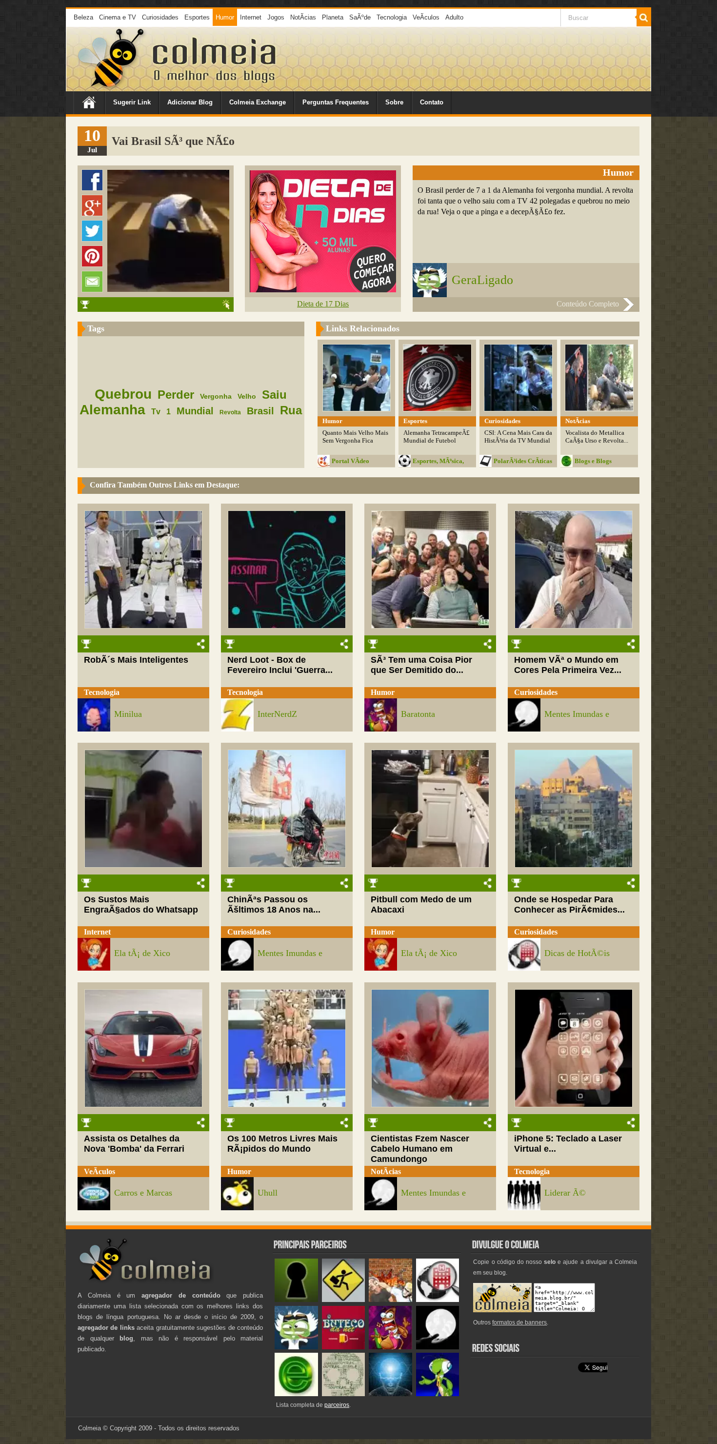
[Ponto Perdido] (296, 1299)
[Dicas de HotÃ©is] (437, 1299)
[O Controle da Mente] (390, 1394)
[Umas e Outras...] (343, 1394)
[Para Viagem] (343, 1299)
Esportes (197, 17)
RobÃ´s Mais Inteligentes (136, 660)
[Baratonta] (390, 1347)
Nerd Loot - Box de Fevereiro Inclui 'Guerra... (280, 665)
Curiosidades (160, 17)
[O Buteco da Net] (343, 1347)
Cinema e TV (117, 17)
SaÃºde (360, 17)
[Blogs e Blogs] (296, 1394)
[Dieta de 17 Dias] (323, 289)
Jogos (275, 17)
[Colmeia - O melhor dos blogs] (111, 87)
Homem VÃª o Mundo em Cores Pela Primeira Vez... (567, 665)
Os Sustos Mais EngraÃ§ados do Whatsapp (141, 905)
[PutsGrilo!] (437, 1394)
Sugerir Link (132, 102)
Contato (431, 102)
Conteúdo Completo (588, 304)
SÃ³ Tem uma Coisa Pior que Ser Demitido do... (421, 665)
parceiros (336, 1405)
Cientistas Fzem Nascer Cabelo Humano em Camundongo (420, 1149)
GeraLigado (482, 280)
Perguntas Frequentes (335, 102)
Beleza (83, 17)
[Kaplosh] (390, 1299)
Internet (250, 17)
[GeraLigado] (296, 1347)
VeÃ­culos (426, 17)
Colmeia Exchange (257, 102)
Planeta (332, 17)
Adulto (454, 17)
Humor (225, 17)
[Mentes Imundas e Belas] (437, 1347)
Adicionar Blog (190, 102)
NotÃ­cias (303, 17)
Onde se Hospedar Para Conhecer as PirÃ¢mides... (569, 905)
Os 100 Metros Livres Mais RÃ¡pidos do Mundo (282, 1144)
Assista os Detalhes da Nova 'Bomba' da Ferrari (134, 1144)
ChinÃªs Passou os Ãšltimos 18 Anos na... (273, 905)
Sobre (394, 102)
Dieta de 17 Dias (323, 304)
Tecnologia (392, 17)
